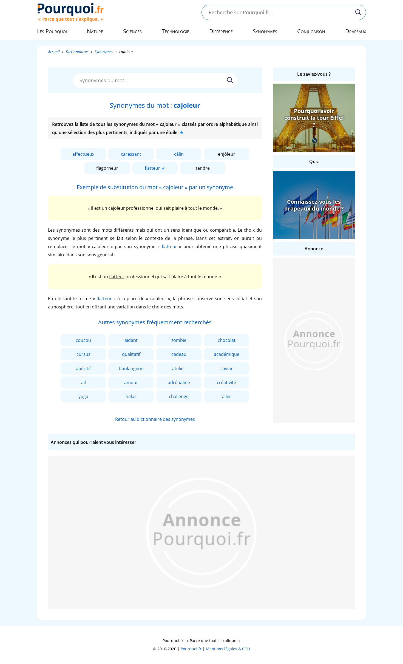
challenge (179, 396)
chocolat (226, 340)
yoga (83, 396)
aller (226, 396)
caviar (226, 368)
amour (131, 382)
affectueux (83, 154)
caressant (131, 154)
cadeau (178, 354)
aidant (131, 340)
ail (83, 382)
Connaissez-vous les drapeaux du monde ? (314, 205)
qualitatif (131, 354)
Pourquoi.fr (191, 648)
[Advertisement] (314, 340)
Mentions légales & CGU (228, 648)
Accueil (54, 51)
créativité (226, 382)
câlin (179, 154)
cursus (83, 354)
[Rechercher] (358, 12)
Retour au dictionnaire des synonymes (155, 419)
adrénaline (179, 382)
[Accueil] (70, 12)
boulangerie (131, 368)
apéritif (83, 368)
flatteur (152, 168)
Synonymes (104, 51)
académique (226, 354)
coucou (83, 340)
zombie (178, 340)
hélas (131, 396)
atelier (178, 368)
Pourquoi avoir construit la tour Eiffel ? (314, 117)
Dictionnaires (77, 51)
